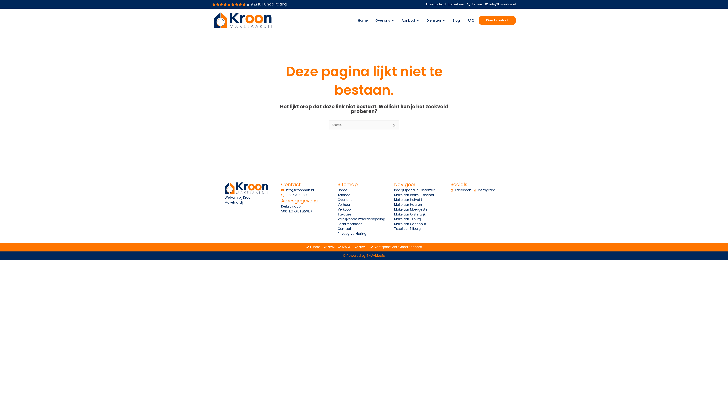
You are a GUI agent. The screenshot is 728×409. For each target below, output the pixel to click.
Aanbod (408, 20)
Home (363, 20)
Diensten (434, 20)
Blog (456, 20)
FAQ (471, 20)
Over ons (382, 20)
